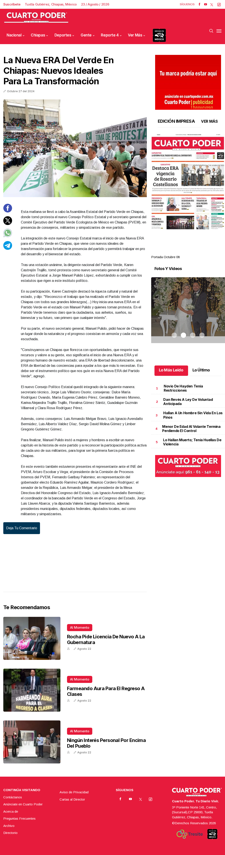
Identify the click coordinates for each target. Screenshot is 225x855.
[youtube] (205, 4)
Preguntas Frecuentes (19, 818)
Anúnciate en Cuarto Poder (23, 804)
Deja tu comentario (21, 528)
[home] (36, 17)
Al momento (79, 627)
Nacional (14, 35)
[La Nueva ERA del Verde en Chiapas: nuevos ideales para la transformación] (75, 148)
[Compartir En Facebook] (7, 211)
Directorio (10, 833)
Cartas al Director (72, 799)
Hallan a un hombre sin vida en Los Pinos (192, 415)
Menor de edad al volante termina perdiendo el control (191, 428)
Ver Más (135, 35)
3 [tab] (192, 251)
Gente (86, 35)
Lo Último (201, 370)
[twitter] (211, 4)
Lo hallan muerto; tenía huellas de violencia (192, 442)
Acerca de (10, 811)
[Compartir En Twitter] (7, 224)
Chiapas (38, 35)
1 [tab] (174, 251)
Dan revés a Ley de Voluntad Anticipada (188, 401)
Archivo (9, 826)
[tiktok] (219, 4)
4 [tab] (202, 251)
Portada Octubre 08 (165, 257)
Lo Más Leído (171, 370)
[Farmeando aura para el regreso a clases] (31, 690)
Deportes (62, 35)
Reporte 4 (109, 35)
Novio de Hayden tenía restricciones (183, 388)
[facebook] (199, 4)
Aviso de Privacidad (74, 792)
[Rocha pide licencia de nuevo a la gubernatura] (31, 638)
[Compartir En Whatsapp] (7, 236)
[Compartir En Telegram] (7, 249)
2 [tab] (183, 251)
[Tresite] (189, 834)
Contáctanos (12, 797)
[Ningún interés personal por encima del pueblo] (31, 741)
